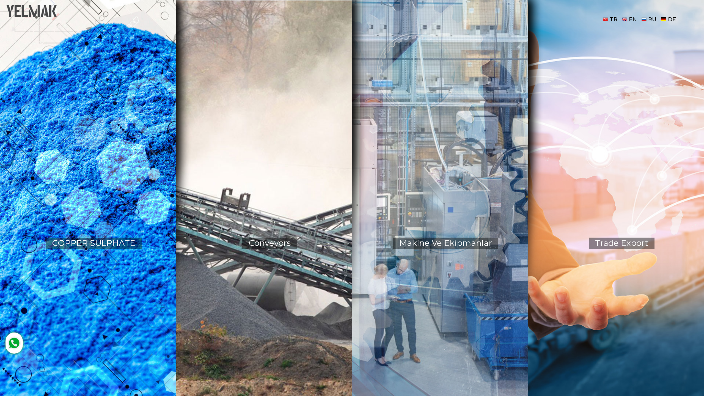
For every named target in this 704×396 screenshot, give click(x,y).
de (672, 19)
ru (652, 19)
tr (613, 19)
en (633, 19)
